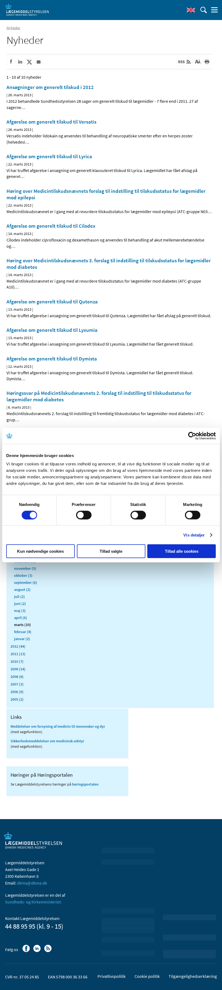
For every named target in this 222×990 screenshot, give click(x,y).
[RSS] (48, 951)
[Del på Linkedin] (20, 62)
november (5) (25, 568)
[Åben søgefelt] (203, 10)
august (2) (22, 589)
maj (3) (20, 610)
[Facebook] (27, 951)
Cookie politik (147, 976)
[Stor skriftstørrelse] (197, 62)
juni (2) (20, 603)
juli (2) (19, 596)
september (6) (25, 582)
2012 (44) (18, 646)
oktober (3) (23, 575)
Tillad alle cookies (181, 551)
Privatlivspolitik (111, 976)
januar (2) (22, 638)
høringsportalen (85, 784)
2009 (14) (18, 669)
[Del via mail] (38, 62)
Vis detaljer (194, 534)
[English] (191, 10)
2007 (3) (17, 684)
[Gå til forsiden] (27, 9)
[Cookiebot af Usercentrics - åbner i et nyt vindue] (192, 436)
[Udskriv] (207, 62)
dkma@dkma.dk (32, 883)
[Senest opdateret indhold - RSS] (184, 62)
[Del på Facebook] (10, 62)
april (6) (20, 617)
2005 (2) (17, 699)
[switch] (84, 515)
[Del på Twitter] (29, 62)
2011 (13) (18, 653)
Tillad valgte (111, 551)
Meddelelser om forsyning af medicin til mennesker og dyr (58, 726)
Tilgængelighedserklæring (193, 976)
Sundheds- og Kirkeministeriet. (33, 902)
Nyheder (13, 27)
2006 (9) (17, 691)
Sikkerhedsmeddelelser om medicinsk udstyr (47, 741)
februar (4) (22, 631)
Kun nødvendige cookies (40, 551)
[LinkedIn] (37, 951)
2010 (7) (17, 661)
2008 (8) (17, 676)
